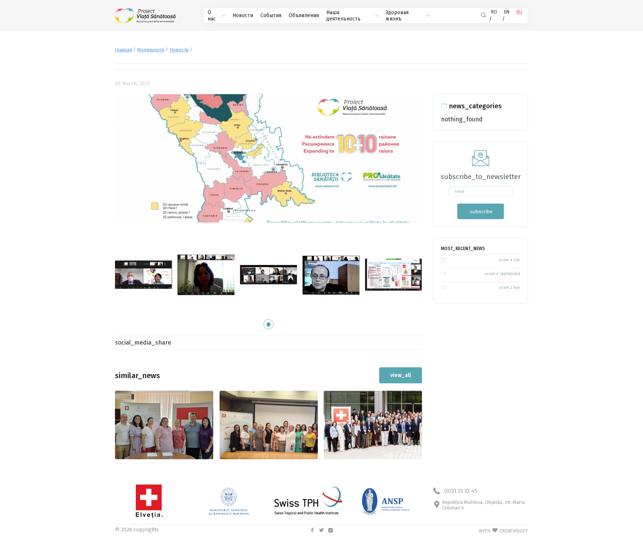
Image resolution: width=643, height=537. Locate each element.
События (270, 15)
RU (519, 12)
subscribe (480, 211)
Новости (243, 15)
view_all (400, 375)
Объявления (304, 15)
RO (494, 12)
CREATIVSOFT (513, 531)
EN (506, 12)
